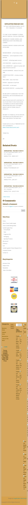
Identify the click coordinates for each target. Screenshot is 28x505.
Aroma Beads (7, 229)
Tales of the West (7, 270)
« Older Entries (6, 196)
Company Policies (7, 250)
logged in (11, 206)
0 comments (19, 28)
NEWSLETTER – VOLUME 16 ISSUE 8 (14, 186)
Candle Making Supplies (12, 326)
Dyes (5, 232)
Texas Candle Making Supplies (12, 26)
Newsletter (12, 28)
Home (4, 221)
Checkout (5, 243)
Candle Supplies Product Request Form (12, 248)
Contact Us (5, 252)
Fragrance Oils (7, 234)
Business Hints (6, 263)
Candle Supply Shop (7, 228)
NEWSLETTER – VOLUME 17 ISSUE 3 (14, 151)
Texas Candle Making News (9, 225)
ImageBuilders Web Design (20, 498)
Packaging (6, 236)
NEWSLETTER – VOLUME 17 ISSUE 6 (14, 174)
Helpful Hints (6, 265)
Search (19, 325)
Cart (4, 245)
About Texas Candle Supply (9, 223)
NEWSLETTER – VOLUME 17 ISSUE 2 (14, 162)
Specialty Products (8, 239)
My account (5, 241)
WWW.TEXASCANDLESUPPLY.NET (11, 127)
